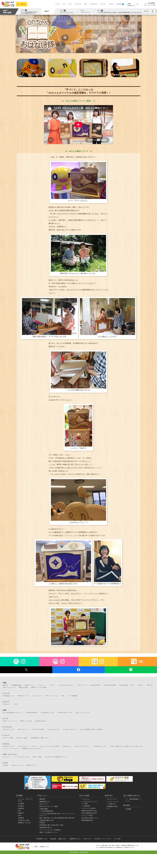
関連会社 (21, 813)
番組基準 (42, 799)
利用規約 (42, 822)
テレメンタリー (37, 695)
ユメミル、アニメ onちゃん (11, 748)
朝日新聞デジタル (41, 839)
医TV (132, 685)
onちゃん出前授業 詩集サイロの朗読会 (91, 729)
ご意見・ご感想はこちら (41, 846)
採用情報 (21, 818)
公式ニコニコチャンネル (83, 712)
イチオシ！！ (42, 685)
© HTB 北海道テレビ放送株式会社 (78, 852)
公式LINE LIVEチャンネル (65, 712)
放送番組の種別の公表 (46, 820)
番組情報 (23, 4)
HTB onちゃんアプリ (9, 746)
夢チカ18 (149, 685)
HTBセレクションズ (17, 765)
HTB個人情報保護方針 (46, 811)
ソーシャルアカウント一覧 (21, 757)
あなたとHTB (43, 804)
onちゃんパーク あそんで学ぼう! (50, 746)
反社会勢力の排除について (89, 818)
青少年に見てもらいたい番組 (48, 806)
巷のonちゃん (67, 746)
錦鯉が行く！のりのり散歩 (38, 687)
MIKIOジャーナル (31, 765)
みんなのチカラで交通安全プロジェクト (56, 757)
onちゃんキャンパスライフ (82, 746)
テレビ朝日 (117, 839)
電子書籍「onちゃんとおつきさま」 (32, 748)
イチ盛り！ (140, 685)
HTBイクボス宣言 (87, 815)
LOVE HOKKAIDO (95, 685)
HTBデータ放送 (37, 757)
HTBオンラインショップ (10, 721)
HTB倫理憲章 (85, 806)
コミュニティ (103, 4)
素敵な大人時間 (23, 687)
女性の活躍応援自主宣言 (89, 813)
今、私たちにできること (69, 729)
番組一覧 (5, 685)
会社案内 (21, 806)
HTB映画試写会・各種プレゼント (39, 738)
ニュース (57, 4)
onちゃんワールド (23, 746)
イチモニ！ (52, 685)
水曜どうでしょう (30, 685)
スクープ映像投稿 (72, 695)
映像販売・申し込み (24, 822)
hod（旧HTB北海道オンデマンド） (13, 712)
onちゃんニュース (112, 801)
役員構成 (21, 808)
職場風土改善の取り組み (89, 810)
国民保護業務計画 (87, 820)
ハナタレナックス (81, 685)
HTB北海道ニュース (8, 695)
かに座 (153, 5)
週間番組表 (146, 11)
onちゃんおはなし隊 (53, 729)
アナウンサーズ (93, 4)
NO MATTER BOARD (110, 685)
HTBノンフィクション (51, 695)
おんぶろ (34, 746)
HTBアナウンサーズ (8, 729)
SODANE (5, 765)
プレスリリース (112, 799)
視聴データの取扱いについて (48, 832)
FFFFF (16, 704)
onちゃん (111, 4)
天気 (62, 695)
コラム (85, 4)
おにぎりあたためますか (66, 685)
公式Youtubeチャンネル (47, 712)
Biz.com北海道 (123, 685)
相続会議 (53, 839)
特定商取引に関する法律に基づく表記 (51, 825)
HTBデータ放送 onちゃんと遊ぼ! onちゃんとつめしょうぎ (126, 746)
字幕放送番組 (43, 809)
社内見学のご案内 (23, 820)
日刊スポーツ (87, 839)
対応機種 (128, 809)
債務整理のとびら (75, 839)
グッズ (63, 4)
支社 (19, 810)
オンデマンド (78, 4)
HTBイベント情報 (8, 738)
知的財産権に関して (45, 827)
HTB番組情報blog (16, 685)
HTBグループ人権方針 (88, 808)
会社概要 (21, 803)
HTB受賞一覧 (111, 804)
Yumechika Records (40, 721)
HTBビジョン (85, 799)
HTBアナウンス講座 (38, 729)
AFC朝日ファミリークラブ (102, 839)
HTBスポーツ (6, 704)
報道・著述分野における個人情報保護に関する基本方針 (57, 818)
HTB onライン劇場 (21, 738)
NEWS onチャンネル (23, 695)
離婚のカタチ (63, 839)
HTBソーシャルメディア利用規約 (50, 830)
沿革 (19, 815)
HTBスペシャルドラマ (9, 687)
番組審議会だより (45, 801)
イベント (70, 4)
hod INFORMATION (31, 712)
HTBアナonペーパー (23, 729)
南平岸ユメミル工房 (26, 721)
